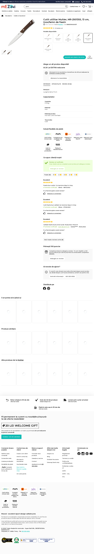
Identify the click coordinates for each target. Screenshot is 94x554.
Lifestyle (89, 11)
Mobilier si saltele (7, 11)
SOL (63, 476)
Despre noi (50, 453)
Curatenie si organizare (74, 11)
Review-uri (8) (67, 84)
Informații (46, 84)
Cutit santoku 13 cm (78, 40)
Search (66, 6)
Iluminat (44, 11)
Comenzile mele (6, 458)
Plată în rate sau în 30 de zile (49, 407)
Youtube (91, 453)
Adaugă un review (57, 168)
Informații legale (66, 449)
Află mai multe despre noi (52, 449)
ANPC (64, 471)
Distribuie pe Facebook (44, 288)
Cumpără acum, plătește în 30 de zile (6, 469)
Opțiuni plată (56, 84)
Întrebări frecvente (53, 459)
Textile (29, 11)
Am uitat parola (21, 473)
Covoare (23, 11)
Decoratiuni (36, 11)
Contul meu (74, 6)
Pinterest (87, 453)
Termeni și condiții (67, 458)
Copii (83, 11)
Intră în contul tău (22, 456)
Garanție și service (37, 458)
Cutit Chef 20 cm (47, 39)
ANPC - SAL (66, 473)
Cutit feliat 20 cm (58, 39)
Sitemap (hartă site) (53, 462)
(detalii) (51, 254)
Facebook (78, 453)
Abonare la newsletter (59, 78)
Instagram (83, 453)
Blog (48, 456)
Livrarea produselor (7, 461)
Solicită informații (57, 276)
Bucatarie (51, 11)
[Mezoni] (2, 16)
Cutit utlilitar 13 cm (88, 39)
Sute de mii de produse (49, 400)
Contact (77, 1)
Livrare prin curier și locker (78, 400)
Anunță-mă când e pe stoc (75, 57)
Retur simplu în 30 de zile (19, 400)
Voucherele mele (22, 464)
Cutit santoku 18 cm (68, 40)
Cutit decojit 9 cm (48, 50)
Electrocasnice (60, 11)
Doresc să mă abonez (11, 437)
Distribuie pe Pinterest (48, 288)
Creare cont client (22, 453)
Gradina (16, 11)
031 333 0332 (87, 1)
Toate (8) (47, 174)
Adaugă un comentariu (54, 193)
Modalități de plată (7, 464)
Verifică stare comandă (63, 1)
